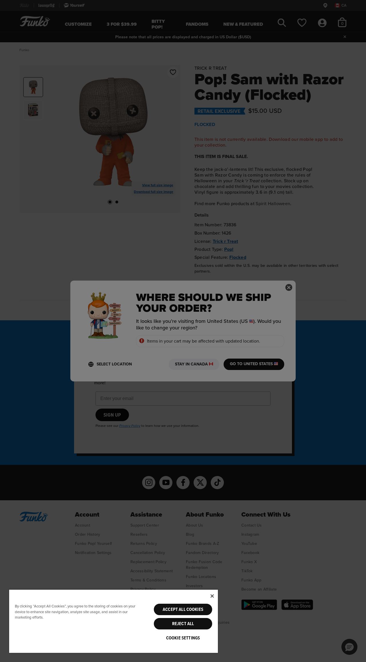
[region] (113, 621)
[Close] (212, 596)
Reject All (183, 624)
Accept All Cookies (183, 609)
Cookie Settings (183, 638)
